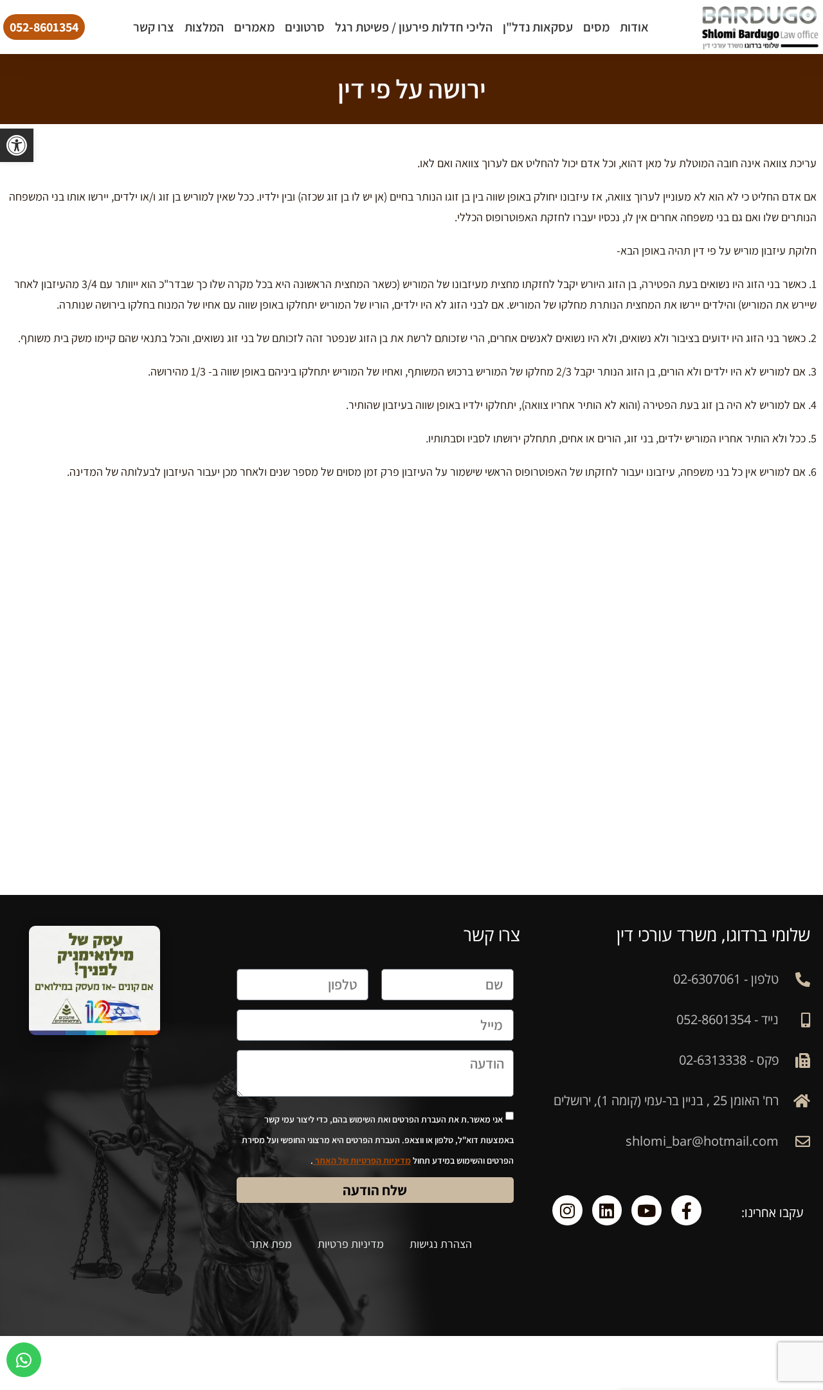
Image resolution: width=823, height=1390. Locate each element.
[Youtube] (646, 1210)
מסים (596, 27)
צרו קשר (153, 27)
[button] (16, 145)
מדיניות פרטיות (351, 1243)
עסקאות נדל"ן (538, 27)
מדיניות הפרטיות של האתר (362, 1160)
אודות (634, 27)
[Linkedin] (607, 1210)
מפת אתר (270, 1243)
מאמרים (254, 27)
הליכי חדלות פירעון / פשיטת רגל (414, 27)
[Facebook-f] (686, 1210)
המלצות (204, 27)
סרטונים (305, 27)
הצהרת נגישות (441, 1243)
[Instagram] (567, 1210)
